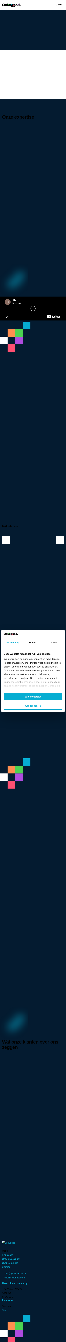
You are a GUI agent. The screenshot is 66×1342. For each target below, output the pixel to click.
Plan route (8, 1300)
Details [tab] (33, 642)
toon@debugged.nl (13, 1177)
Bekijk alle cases (31, 756)
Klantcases (7, 1254)
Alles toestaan (33, 696)
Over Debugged (10, 1262)
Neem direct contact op (15, 1283)
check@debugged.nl (14, 1277)
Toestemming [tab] (11, 642)
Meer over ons (26, 400)
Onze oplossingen (11, 1258)
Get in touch (44, 400)
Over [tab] (54, 642)
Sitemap (6, 1266)
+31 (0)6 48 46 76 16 (15, 1173)
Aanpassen (31, 705)
